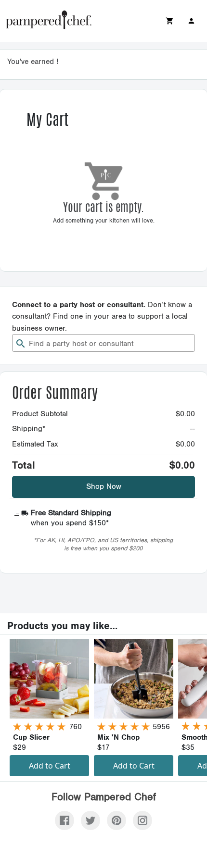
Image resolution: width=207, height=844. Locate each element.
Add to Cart (49, 765)
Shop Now (103, 486)
